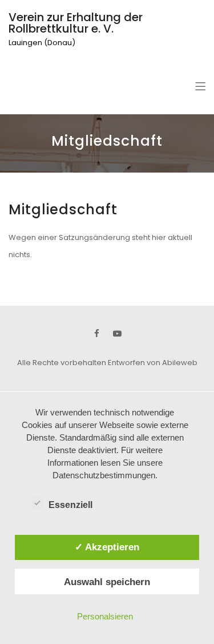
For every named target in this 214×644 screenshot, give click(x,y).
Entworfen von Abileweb (152, 362)
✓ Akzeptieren (107, 547)
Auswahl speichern (107, 582)
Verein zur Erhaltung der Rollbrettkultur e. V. (76, 23)
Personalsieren (105, 616)
